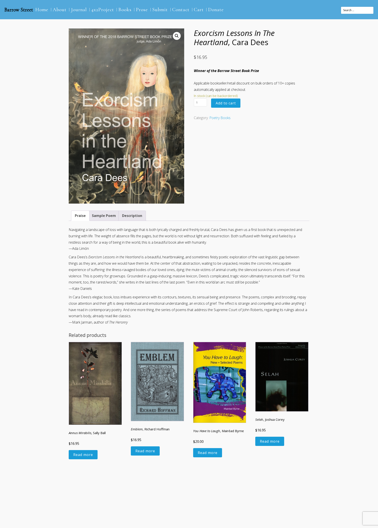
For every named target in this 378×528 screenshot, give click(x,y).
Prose (142, 10)
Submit (160, 10)
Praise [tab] (80, 215)
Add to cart (226, 103)
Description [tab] (132, 215)
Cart (199, 10)
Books (124, 10)
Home (41, 10)
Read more (83, 454)
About (59, 10)
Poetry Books (220, 117)
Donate (216, 10)
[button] (177, 36)
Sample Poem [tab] (104, 215)
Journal (79, 10)
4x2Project (102, 10)
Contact (180, 10)
